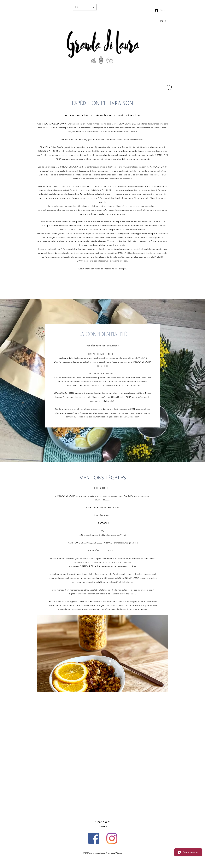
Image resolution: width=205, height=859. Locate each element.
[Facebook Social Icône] (93, 838)
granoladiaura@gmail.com (126, 542)
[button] (164, 21)
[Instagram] (111, 838)
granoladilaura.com (84, 558)
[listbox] (164, 21)
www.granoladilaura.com (134, 166)
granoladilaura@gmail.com (126, 416)
